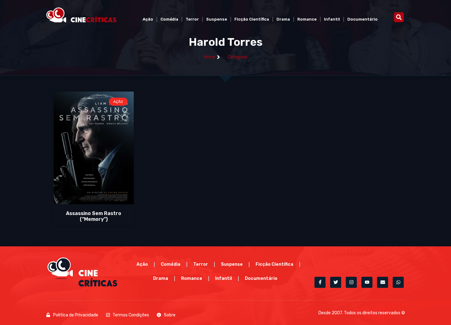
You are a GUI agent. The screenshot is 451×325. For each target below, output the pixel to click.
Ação (148, 19)
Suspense (216, 19)
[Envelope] (382, 282)
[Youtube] (366, 282)
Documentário (362, 19)
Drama (283, 19)
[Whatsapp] (398, 282)
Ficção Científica (251, 19)
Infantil (332, 19)
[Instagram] (351, 282)
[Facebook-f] (320, 282)
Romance (307, 19)
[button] (399, 17)
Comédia (169, 19)
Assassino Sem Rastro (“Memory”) (93, 216)
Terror (192, 19)
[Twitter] (335, 282)
